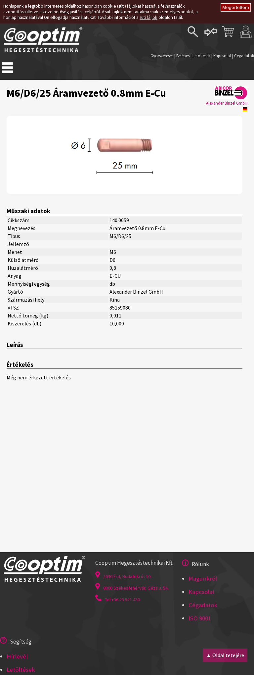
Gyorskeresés (161, 55)
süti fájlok (148, 17)
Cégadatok (244, 55)
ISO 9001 (200, 618)
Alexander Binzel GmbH (226, 103)
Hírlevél (17, 656)
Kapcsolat (222, 55)
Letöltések (201, 55)
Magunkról (203, 578)
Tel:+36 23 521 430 (122, 600)
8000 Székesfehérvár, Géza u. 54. (136, 588)
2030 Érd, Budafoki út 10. (127, 576)
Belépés (183, 55)
